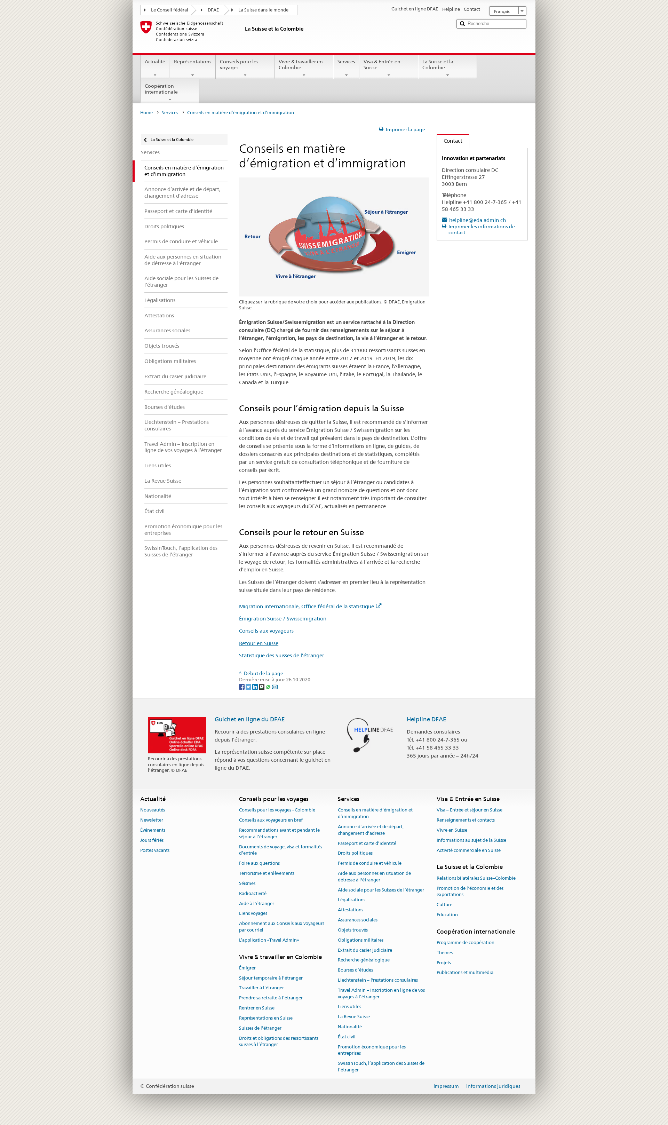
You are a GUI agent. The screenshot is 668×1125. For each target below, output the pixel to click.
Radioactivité (253, 893)
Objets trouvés (353, 930)
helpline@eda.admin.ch (477, 220)
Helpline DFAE (426, 719)
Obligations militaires (360, 940)
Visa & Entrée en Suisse (382, 64)
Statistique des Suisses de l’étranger (281, 655)
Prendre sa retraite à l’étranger (271, 998)
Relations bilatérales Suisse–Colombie (476, 878)
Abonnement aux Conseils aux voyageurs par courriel (281, 927)
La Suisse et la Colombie (437, 64)
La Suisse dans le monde (263, 10)
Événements (152, 830)
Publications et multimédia (465, 972)
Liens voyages (253, 913)
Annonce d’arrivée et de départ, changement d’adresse (371, 830)
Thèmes (445, 952)
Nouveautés (152, 810)
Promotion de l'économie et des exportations (470, 891)
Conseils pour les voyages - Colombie (277, 810)
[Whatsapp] (268, 686)
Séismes (247, 883)
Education (447, 914)
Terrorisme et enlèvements (266, 873)
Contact (449, 140)
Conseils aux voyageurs (266, 630)
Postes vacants (154, 850)
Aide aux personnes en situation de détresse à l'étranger (374, 876)
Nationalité (350, 1026)
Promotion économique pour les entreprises (372, 1050)
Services (346, 61)
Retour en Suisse (258, 643)
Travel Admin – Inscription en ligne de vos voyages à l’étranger (381, 993)
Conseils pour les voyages (239, 64)
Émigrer (247, 967)
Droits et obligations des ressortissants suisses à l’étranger (278, 1041)
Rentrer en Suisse (257, 1008)
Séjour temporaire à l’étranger (271, 978)
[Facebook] (242, 686)
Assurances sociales (357, 919)
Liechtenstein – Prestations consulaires (378, 980)
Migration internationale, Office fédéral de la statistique (306, 606)
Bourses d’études (355, 970)
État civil (347, 1036)
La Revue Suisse (354, 1016)
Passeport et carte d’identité (367, 843)
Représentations (193, 61)
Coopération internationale (161, 89)
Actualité (155, 61)
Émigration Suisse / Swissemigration (282, 618)
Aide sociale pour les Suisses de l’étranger (381, 890)
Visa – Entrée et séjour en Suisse (469, 810)
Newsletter (151, 820)
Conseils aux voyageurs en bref (271, 820)
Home (146, 112)
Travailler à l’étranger (261, 988)
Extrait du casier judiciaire (365, 950)
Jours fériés (152, 840)
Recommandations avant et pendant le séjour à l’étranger (279, 833)
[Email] (275, 686)
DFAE (213, 10)
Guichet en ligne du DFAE (250, 719)
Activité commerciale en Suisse (469, 850)
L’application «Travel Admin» (269, 940)
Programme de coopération (465, 942)
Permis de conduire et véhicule (369, 863)
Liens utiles (349, 1006)
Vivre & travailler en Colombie (301, 64)
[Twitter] (249, 686)
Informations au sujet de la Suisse (471, 840)
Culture (444, 904)
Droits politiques (355, 853)
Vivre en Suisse (452, 830)
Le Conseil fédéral (169, 10)
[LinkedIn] (255, 686)
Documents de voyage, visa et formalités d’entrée (280, 850)
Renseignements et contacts (466, 820)
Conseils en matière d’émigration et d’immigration (375, 813)
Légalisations (351, 900)
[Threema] (262, 686)
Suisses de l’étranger (260, 1028)
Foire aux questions (259, 863)
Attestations (350, 910)
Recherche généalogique (364, 960)
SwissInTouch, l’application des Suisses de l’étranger (381, 1067)
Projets (444, 962)
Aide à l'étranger (256, 903)
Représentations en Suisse (266, 1018)
